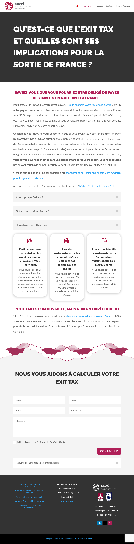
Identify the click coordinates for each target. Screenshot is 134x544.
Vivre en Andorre (123, 6)
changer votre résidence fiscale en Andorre (90, 315)
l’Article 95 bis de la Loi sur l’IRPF (97, 185)
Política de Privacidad (63, 538)
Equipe (100, 6)
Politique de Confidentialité (51, 442)
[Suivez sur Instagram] (110, 523)
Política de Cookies (83, 538)
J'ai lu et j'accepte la (41, 442)
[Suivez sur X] (105, 523)
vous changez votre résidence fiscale (90, 104)
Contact (109, 6)
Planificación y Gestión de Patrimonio (29, 506)
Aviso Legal (47, 538)
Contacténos (67, 501)
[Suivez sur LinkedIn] (99, 523)
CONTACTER (109, 451)
